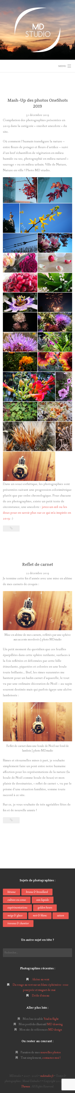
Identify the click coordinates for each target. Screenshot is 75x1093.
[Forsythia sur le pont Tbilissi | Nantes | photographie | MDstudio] (46, 218)
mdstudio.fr (47, 1076)
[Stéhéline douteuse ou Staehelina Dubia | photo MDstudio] (29, 436)
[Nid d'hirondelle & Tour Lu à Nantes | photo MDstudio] (11, 218)
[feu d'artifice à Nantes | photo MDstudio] (55, 302)
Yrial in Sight (51, 1019)
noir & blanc (40, 915)
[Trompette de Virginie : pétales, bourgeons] (29, 386)
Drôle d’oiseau (40, 996)
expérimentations (17, 908)
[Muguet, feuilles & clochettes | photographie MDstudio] (55, 282)
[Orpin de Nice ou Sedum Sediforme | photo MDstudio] (64, 436)
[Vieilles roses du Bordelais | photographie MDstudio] (20, 263)
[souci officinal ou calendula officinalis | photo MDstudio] (20, 362)
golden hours (45, 908)
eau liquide (42, 900)
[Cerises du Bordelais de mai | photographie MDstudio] (20, 282)
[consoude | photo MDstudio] (55, 342)
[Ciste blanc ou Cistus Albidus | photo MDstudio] (55, 411)
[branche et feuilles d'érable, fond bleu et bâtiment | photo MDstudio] (20, 190)
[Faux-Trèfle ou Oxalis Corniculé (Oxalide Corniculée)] (20, 411)
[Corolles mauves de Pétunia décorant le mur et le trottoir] (64, 386)
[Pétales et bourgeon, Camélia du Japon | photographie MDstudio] (55, 263)
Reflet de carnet (37, 564)
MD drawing (55, 1024)
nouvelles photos (50, 1052)
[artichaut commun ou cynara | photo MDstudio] (55, 322)
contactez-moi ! (51, 1058)
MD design (55, 1030)
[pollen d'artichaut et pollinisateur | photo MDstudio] (20, 342)
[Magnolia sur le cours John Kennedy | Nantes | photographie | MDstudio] (55, 243)
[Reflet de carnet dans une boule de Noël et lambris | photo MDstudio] (29, 466)
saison (60, 915)
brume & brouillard (37, 892)
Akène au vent (40, 979)
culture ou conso (17, 900)
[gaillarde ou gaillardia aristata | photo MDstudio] (55, 362)
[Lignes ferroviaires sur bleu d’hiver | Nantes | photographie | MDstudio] (20, 243)
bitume (12, 892)
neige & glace (15, 915)
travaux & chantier (18, 923)
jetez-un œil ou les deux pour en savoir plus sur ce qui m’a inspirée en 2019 (37, 513)
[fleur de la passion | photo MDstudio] (20, 302)
